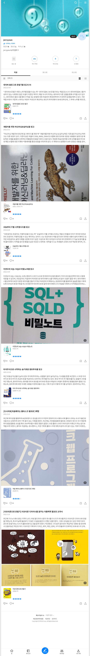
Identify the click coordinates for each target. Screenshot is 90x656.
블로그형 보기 (79, 78)
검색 (75, 2)
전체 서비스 (85, 2)
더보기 (80, 2)
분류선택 (4, 78)
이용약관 (47, 619)
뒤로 (4, 2)
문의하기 (54, 619)
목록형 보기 (85, 78)
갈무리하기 (81, 118)
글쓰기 (45, 650)
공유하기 (85, 118)
